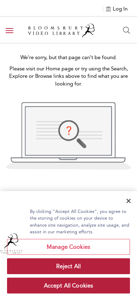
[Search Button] (126, 30)
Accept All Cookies (68, 285)
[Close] (128, 201)
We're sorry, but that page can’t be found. (68, 57)
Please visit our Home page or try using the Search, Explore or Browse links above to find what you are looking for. (68, 76)
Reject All (68, 266)
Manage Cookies (68, 247)
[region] (68, 244)
